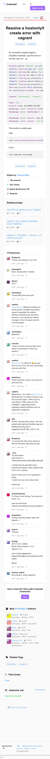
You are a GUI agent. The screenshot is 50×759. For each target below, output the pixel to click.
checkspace (17, 331)
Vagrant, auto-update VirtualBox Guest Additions (22, 222)
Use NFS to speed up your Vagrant (24, 209)
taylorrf (15, 529)
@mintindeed (17, 307)
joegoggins (16, 269)
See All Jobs (39, 690)
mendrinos (16, 377)
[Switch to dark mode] (31, 4)
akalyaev (15, 614)
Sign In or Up (37, 8)
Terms (33, 748)
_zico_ (14, 452)
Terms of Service (45, 755)
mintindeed (16, 292)
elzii (13, 419)
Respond (13, 193)
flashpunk (16, 257)
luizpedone (16, 515)
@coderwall (7, 746)
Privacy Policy (34, 755)
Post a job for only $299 (13, 696)
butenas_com (17, 640)
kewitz (14, 627)
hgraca (14, 281)
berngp (15, 541)
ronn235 (15, 343)
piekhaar (15, 634)
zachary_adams (18, 572)
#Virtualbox (21, 608)
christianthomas (18, 493)
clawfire (36, 17)
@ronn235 (16, 363)
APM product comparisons (32, 746)
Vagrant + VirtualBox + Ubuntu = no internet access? (24, 236)
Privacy (27, 748)
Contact (20, 748)
